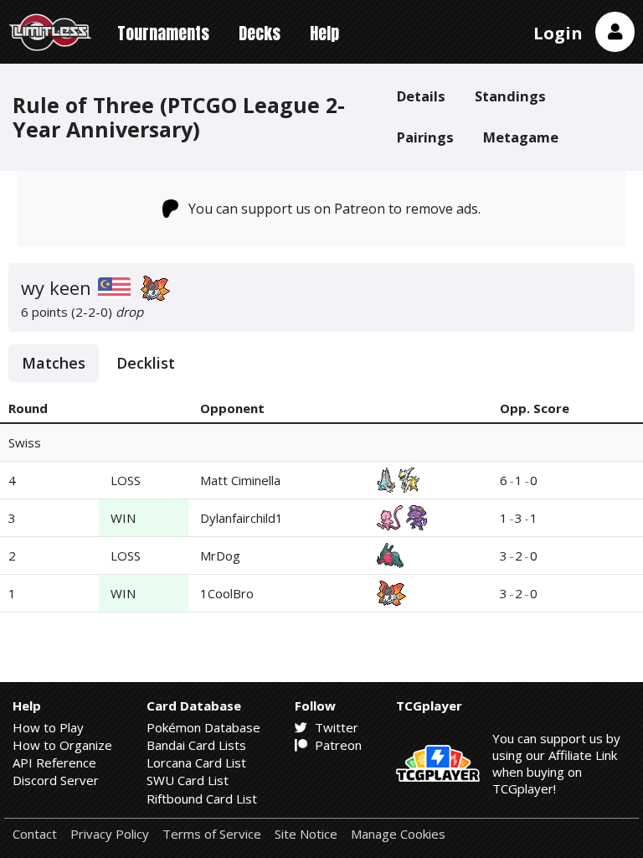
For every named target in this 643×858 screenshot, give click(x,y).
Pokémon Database (203, 727)
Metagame (520, 137)
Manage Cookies (398, 834)
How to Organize (62, 745)
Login (558, 33)
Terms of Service (211, 834)
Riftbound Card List (202, 798)
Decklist (145, 363)
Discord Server (56, 780)
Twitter (334, 727)
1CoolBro (227, 593)
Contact (35, 834)
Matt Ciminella (240, 480)
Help (324, 33)
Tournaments (163, 33)
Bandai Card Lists (196, 745)
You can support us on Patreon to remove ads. (334, 208)
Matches (53, 363)
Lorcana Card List (196, 762)
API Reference (54, 762)
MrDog (220, 555)
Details (421, 96)
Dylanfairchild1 (241, 517)
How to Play (48, 727)
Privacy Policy (109, 834)
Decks (259, 33)
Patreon (336, 745)
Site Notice (306, 834)
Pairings (425, 137)
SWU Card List (188, 780)
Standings (510, 96)
